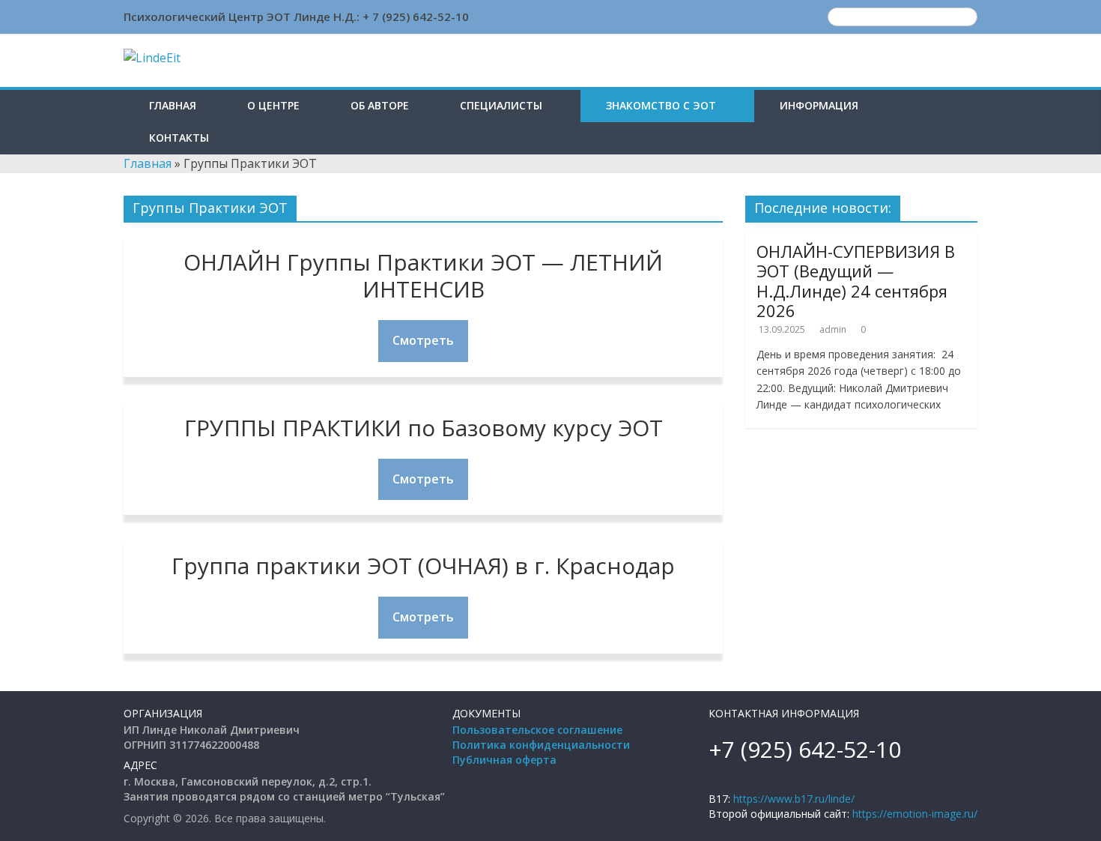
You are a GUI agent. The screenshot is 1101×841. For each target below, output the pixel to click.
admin (832, 329)
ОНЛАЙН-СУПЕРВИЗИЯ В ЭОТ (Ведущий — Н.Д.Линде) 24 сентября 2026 (855, 281)
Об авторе (380, 105)
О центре (273, 105)
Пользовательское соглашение (537, 730)
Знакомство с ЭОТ (661, 105)
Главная (172, 105)
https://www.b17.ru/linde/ (794, 799)
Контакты (179, 137)
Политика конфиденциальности (541, 745)
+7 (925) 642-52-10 (805, 749)
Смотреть (423, 340)
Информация (819, 105)
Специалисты (501, 105)
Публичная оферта (504, 760)
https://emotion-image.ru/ (914, 814)
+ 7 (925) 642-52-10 (416, 16)
